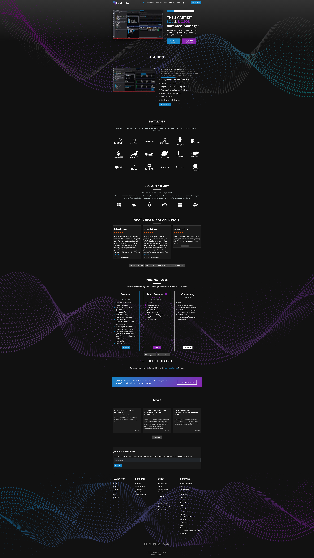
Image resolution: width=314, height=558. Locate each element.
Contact (160, 486)
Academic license (163, 489)
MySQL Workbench (186, 511)
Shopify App (191, 11)
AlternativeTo (179, 265)
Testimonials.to (162, 265)
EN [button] (185, 3)
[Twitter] (150, 544)
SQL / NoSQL (170, 11)
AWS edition (139, 489)
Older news (157, 437)
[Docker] (168, 544)
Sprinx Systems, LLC (160, 552)
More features (164, 105)
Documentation (162, 483)
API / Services (184, 11)
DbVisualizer (184, 503)
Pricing (159, 3)
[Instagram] (158, 544)
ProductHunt (150, 265)
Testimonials (169, 3)
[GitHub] (163, 544)
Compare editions (163, 355)
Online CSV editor (163, 509)
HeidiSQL (183, 506)
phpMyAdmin (184, 522)
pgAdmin (183, 519)
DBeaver (182, 500)
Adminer (182, 486)
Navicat (182, 514)
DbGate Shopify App (164, 506)
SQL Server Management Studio (190, 531)
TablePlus (183, 533)
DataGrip (183, 497)
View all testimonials (136, 265)
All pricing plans (150, 355)
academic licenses (171, 368)
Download (196, 3)
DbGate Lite (161, 501)
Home (142, 3)
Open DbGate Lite (187, 382)
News (178, 3)
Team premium (140, 486)
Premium (138, 483)
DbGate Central (162, 504)
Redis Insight (184, 528)
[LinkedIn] (154, 544)
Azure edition (139, 492)
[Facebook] (145, 544)
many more (197, 35)
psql (181, 525)
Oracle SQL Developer (187, 517)
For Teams (177, 11)
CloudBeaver (184, 494)
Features (150, 3)
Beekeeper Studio (185, 492)
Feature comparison (186, 483)
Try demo (189, 41)
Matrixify (183, 508)
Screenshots (116, 497)
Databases (116, 489)
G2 (171, 265)
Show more (118, 255)
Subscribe (118, 466)
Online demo (161, 492)
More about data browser (168, 77)
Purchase (126, 347)
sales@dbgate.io (157, 554)
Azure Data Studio (185, 489)
